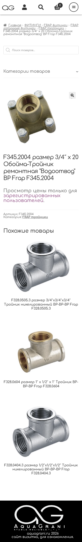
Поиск (41, 7)
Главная (14, 25)
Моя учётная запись (24, 7)
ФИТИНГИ (32, 25)
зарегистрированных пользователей (31, 198)
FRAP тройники (51, 28)
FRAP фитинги (55, 25)
